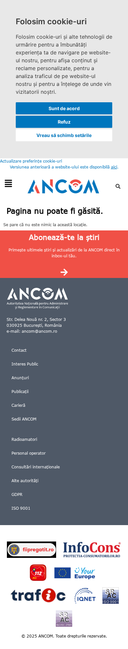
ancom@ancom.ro (39, 331)
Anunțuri (20, 377)
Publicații (20, 391)
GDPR (16, 494)
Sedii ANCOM (23, 419)
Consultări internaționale (35, 466)
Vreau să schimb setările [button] (64, 135)
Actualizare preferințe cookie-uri (31, 161)
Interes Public (24, 364)
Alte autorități (24, 480)
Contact (19, 350)
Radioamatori (24, 439)
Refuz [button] (64, 122)
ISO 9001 (21, 508)
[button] (8, 184)
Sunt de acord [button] (64, 108)
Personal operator (28, 453)
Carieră (18, 405)
